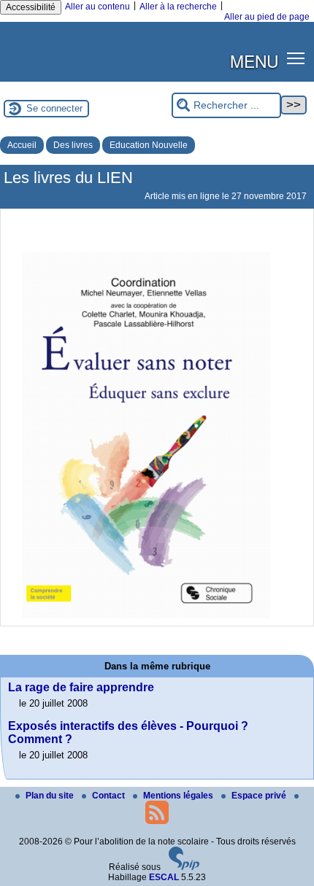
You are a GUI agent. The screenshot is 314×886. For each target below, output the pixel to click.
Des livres (73, 145)
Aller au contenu (97, 6)
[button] (296, 58)
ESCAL (164, 877)
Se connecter (54, 108)
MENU (254, 60)
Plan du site (51, 795)
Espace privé (259, 795)
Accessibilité (30, 7)
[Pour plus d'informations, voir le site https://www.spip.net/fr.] (184, 867)
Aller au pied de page (267, 17)
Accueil (22, 145)
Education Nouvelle (149, 145)
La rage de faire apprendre (81, 687)
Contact (109, 795)
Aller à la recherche (178, 6)
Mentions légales (179, 795)
